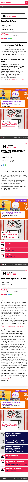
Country (25, 478)
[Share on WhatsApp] (11, 38)
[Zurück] (1, 7)
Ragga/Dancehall (17, 137)
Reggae (25, 137)
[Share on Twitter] (9, 38)
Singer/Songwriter (23, 264)
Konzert (4, 264)
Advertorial (23, 89)
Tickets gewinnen (9, 127)
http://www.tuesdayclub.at (16, 79)
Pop (13, 264)
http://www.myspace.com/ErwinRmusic (12, 326)
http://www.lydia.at (6, 378)
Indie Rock (19, 478)
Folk (16, 264)
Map (4, 38)
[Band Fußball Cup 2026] (14, 119)
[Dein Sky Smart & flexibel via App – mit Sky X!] (14, 98)
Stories (17, 89)
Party (3, 6)
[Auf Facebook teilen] (7, 38)
